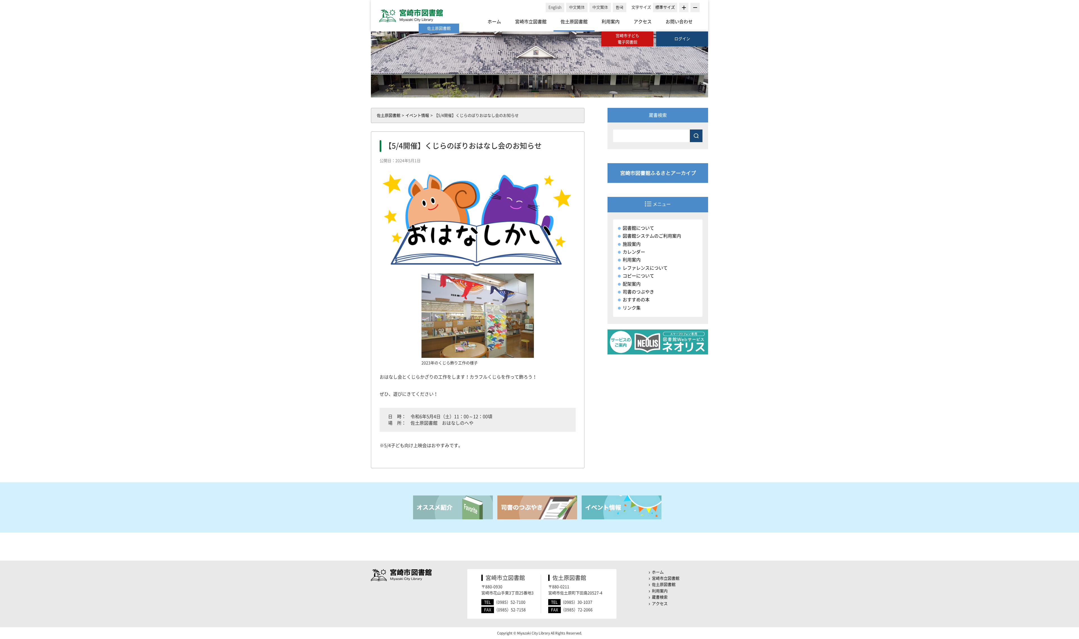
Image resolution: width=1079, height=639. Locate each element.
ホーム (494, 21)
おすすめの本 (636, 299)
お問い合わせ (679, 21)
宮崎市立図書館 (531, 21)
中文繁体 (600, 7)
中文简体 (577, 7)
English (554, 7)
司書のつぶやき (638, 292)
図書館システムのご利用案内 (652, 236)
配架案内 (632, 284)
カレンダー (634, 252)
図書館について (638, 228)
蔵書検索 (660, 597)
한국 (620, 7)
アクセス (643, 21)
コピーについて (638, 276)
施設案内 (632, 244)
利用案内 (611, 21)
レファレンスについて (645, 268)
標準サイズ (665, 7)
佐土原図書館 (574, 21)
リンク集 (632, 308)
